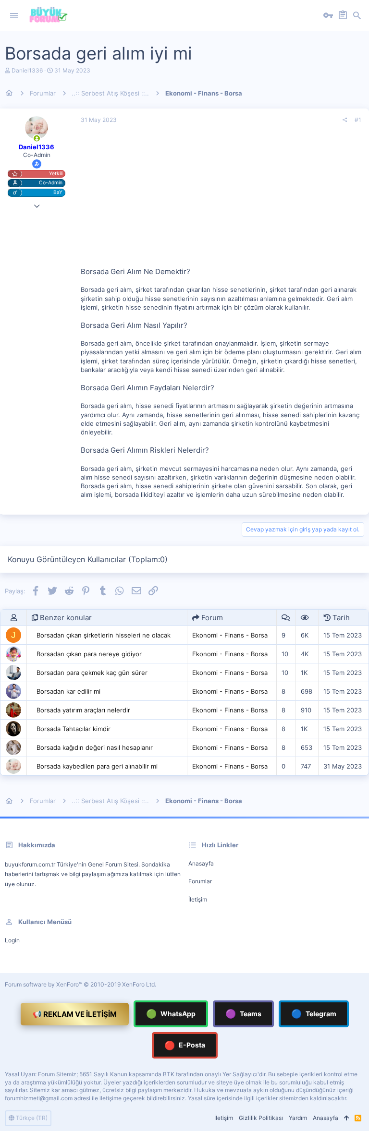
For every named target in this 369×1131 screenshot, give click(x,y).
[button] (14, 16)
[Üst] (346, 1118)
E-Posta (184, 1045)
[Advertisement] (221, 199)
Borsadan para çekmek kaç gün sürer (92, 672)
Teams (243, 1014)
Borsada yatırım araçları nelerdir (83, 710)
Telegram (313, 1014)
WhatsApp (171, 1014)
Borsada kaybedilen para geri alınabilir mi (97, 766)
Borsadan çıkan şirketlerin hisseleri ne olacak (104, 635)
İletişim (197, 899)
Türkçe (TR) (31, 1117)
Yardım (298, 1117)
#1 (358, 119)
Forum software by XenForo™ (80, 984)
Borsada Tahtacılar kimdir (74, 729)
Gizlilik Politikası (261, 1117)
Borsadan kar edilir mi (68, 691)
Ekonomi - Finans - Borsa (230, 635)
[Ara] (357, 15)
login (12, 940)
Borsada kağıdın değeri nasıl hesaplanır (95, 747)
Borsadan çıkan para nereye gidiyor (89, 654)
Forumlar (200, 881)
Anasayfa (201, 863)
